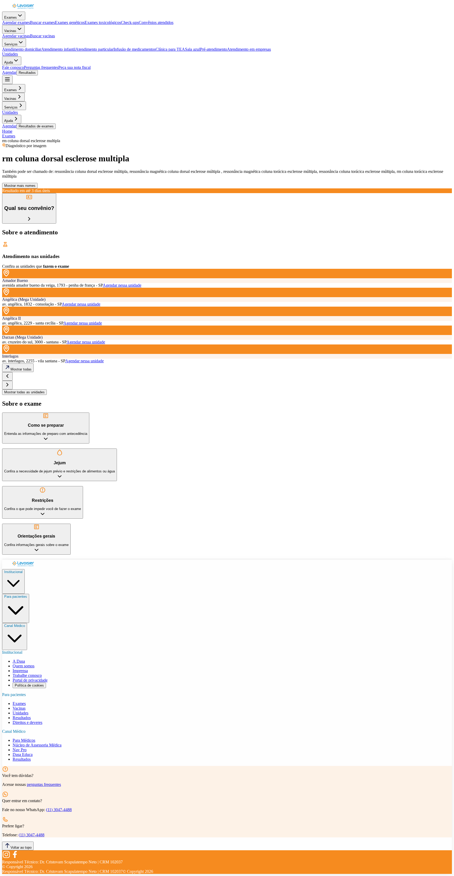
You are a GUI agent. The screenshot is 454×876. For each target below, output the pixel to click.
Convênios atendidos (156, 22)
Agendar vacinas (16, 36)
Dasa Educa (23, 754)
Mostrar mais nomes (19, 186)
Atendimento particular (94, 49)
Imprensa (20, 670)
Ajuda (8, 62)
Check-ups (130, 22)
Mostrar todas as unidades (24, 392)
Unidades (10, 54)
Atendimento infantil (58, 49)
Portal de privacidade (30, 680)
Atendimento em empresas (249, 49)
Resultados (27, 73)
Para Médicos (24, 740)
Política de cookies (29, 685)
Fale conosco (13, 67)
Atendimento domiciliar (21, 49)
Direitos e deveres (27, 722)
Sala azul (192, 49)
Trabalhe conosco (27, 675)
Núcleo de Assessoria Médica (37, 745)
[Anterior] (7, 376)
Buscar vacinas (42, 36)
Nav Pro (20, 750)
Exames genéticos (70, 22)
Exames (10, 17)
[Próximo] (7, 385)
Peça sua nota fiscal (74, 67)
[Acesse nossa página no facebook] (15, 857)
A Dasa (19, 661)
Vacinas (10, 31)
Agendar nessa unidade (122, 285)
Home (7, 131)
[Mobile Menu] (7, 79)
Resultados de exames (36, 126)
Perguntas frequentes (41, 67)
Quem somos (23, 666)
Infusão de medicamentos (134, 49)
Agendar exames (16, 22)
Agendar (9, 72)
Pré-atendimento (213, 49)
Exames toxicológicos (103, 22)
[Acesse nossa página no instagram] (6, 857)
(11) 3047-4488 (59, 809)
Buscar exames (42, 22)
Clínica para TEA (170, 49)
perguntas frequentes (44, 784)
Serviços (11, 44)
